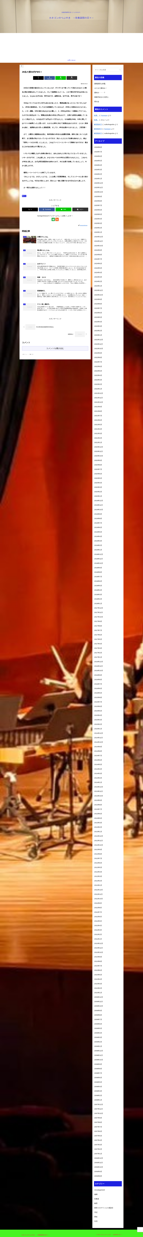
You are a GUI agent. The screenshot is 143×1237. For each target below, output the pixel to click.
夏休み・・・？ (99, 92)
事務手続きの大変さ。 (102, 97)
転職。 (96, 115)
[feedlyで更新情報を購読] (53, 219)
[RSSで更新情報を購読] (57, 219)
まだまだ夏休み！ (100, 88)
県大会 (96, 101)
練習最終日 (98, 124)
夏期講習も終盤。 (100, 84)
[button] (72, 78)
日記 (25, 196)
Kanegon (104, 115)
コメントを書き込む (55, 348)
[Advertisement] (71, 45)
